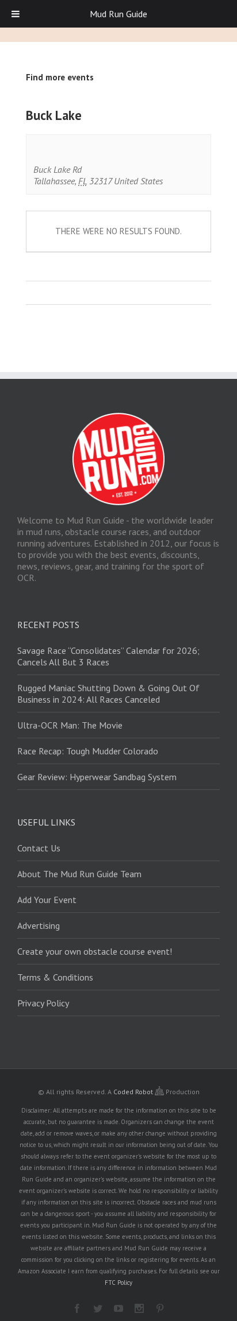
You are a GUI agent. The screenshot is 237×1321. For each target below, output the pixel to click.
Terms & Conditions (55, 977)
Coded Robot (134, 1091)
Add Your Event (47, 899)
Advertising (38, 925)
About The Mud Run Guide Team (79, 874)
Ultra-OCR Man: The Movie (70, 725)
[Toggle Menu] (15, 14)
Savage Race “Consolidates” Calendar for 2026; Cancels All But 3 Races (108, 656)
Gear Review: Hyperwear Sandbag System (97, 776)
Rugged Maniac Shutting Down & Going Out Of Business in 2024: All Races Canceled (108, 693)
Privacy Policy (43, 1003)
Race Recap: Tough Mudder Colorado (87, 751)
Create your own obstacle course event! (94, 951)
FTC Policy (118, 1283)
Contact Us (38, 848)
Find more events (60, 77)
